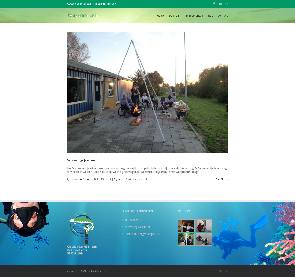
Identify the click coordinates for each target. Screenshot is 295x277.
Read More (221, 179)
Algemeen (118, 179)
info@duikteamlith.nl (105, 3)
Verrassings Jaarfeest (81, 160)
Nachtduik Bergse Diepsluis (141, 234)
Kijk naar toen (132, 220)
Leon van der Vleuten (79, 179)
